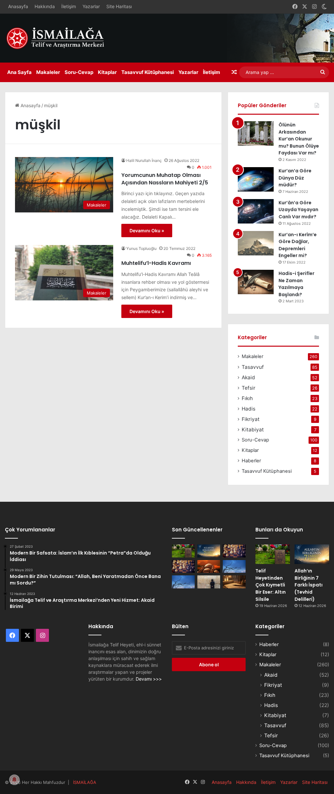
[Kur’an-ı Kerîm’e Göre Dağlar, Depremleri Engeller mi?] (256, 243)
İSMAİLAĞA (84, 782)
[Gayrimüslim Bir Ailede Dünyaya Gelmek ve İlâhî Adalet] (208, 566)
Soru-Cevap (79, 72)
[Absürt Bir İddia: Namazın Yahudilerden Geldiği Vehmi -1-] (208, 581)
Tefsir (248, 388)
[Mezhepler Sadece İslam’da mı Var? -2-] (183, 581)
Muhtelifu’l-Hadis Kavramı (156, 263)
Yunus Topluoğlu (141, 248)
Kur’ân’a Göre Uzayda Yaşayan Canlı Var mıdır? (298, 209)
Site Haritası (119, 6)
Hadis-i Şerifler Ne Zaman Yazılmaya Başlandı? (296, 284)
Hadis (248, 409)
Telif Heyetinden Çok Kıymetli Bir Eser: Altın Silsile (270, 585)
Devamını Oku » (146, 230)
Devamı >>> (149, 679)
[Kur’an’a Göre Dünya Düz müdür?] (256, 179)
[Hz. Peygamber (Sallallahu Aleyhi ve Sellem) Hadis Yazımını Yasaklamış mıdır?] (234, 581)
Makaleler (48, 72)
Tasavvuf (253, 367)
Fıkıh (247, 398)
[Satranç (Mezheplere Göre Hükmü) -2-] (234, 550)
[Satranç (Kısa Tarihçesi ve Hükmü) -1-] (183, 566)
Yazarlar (91, 6)
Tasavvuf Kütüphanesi (147, 72)
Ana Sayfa (19, 72)
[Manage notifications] (14, 779)
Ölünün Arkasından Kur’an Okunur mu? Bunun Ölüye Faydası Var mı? (299, 139)
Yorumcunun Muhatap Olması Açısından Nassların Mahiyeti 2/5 (164, 178)
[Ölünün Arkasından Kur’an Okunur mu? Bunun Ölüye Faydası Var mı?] (256, 133)
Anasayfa (18, 6)
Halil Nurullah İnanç (144, 160)
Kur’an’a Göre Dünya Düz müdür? (295, 177)
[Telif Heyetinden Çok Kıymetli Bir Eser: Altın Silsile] (183, 550)
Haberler (251, 461)
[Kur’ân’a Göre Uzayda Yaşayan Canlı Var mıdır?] (256, 211)
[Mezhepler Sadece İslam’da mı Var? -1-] (234, 566)
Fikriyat (251, 419)
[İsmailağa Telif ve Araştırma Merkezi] (59, 38)
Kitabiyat (253, 429)
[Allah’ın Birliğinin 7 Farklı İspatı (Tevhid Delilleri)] (208, 550)
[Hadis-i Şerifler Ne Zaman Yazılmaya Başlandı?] (256, 282)
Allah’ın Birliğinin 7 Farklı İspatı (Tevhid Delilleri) (309, 585)
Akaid (248, 377)
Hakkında (45, 6)
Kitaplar (107, 72)
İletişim (68, 6)
